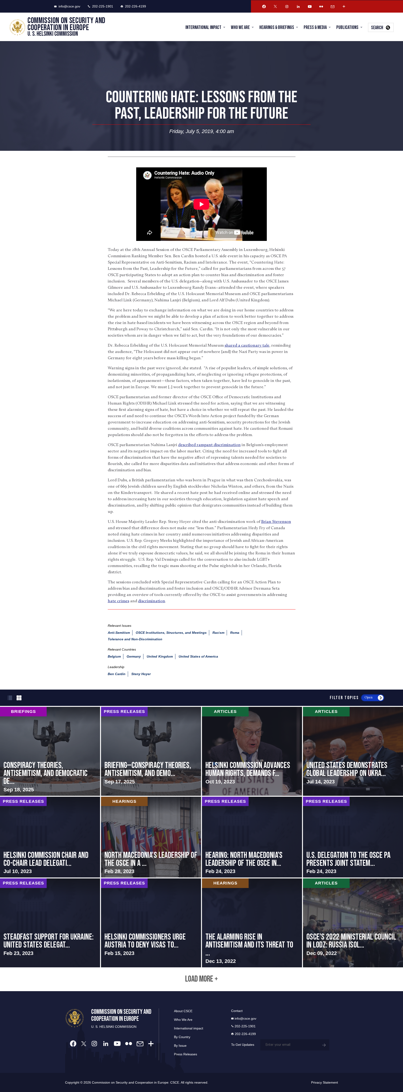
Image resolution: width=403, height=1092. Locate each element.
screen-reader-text (50, 751)
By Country (182, 1037)
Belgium (114, 656)
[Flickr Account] (321, 6)
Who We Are (240, 27)
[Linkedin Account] (298, 6)
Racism (218, 632)
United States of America (198, 656)
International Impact (203, 27)
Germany (134, 656)
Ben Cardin (117, 674)
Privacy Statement (324, 1082)
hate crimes (118, 601)
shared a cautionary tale (247, 346)
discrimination (151, 601)
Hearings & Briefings (276, 27)
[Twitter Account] (275, 6)
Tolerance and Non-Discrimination (135, 639)
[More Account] (344, 6)
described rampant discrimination (209, 445)
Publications (347, 27)
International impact (188, 1028)
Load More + (201, 979)
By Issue (180, 1045)
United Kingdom (160, 656)
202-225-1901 (102, 6)
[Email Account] (332, 6)
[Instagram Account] (287, 6)
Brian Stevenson (276, 522)
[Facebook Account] (264, 6)
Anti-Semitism (119, 632)
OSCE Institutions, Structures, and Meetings (171, 632)
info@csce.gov (69, 6)
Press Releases (185, 1054)
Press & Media (315, 27)
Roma (234, 632)
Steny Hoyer (141, 674)
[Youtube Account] (310, 6)
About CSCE (183, 1011)
